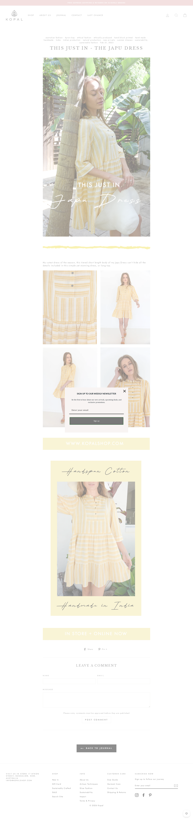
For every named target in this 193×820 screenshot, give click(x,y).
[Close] (124, 391)
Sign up (97, 421)
